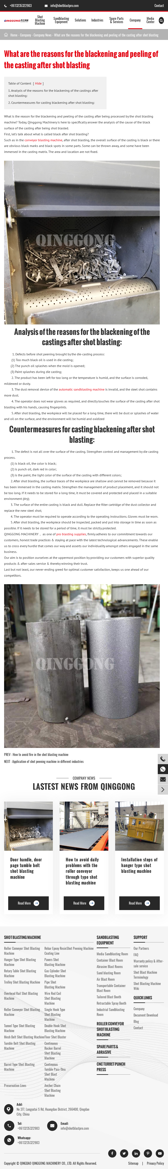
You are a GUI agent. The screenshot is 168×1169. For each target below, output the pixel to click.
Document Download (146, 1015)
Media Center (150, 20)
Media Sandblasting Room (112, 953)
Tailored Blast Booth (109, 996)
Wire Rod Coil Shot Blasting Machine (52, 998)
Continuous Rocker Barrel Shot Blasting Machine (52, 1051)
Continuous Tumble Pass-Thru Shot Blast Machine (55, 1072)
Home (13, 35)
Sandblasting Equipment (61, 20)
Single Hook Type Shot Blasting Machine (54, 1014)
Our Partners (141, 948)
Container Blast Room (110, 960)
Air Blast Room (106, 979)
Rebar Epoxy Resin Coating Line (55, 951)
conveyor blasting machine (43, 140)
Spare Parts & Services (116, 20)
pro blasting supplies (71, 534)
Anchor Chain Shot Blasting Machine (52, 1090)
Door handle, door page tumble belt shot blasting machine (26, 868)
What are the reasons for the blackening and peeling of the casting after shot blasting (106, 35)
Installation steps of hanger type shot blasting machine (139, 865)
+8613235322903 (21, 5)
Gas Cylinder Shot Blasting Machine (55, 973)
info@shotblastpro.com (64, 5)
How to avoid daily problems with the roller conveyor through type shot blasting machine (82, 871)
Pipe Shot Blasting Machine (54, 984)
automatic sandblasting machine (81, 389)
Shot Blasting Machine (40, 20)
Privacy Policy (155, 1163)
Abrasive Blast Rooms (110, 966)
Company (135, 20)
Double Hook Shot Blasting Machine (55, 1028)
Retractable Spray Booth (111, 1003)
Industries (97, 20)
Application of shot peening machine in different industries (48, 761)
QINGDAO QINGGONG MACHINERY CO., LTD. (46, 1163)
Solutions (80, 20)
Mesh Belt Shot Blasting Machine (24, 1037)
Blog (136, 1021)
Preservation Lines (15, 1085)
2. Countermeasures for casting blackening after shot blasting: (51, 103)
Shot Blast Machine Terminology (145, 975)
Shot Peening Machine (80, 948)
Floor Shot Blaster (55, 1037)
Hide (38, 83)
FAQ (136, 954)
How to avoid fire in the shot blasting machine (40, 754)
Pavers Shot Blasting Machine (54, 962)
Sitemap (133, 1163)
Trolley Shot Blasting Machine (22, 982)
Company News (42, 35)
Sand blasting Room (109, 972)
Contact (159, 5)
